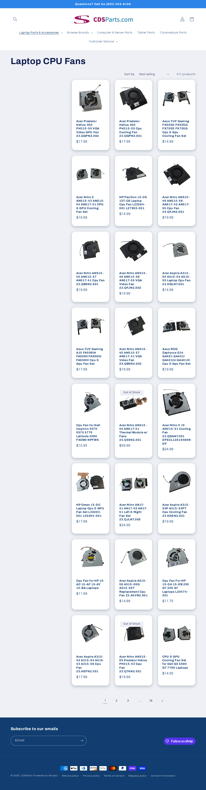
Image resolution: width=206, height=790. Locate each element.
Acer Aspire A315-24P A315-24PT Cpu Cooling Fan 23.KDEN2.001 (176, 510)
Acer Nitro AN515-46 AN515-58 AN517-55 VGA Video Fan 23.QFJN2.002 (133, 280)
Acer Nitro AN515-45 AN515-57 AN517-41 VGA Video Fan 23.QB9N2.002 (133, 356)
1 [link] (105, 700)
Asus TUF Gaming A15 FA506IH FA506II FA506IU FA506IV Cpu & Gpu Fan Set (89, 356)
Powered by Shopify (45, 776)
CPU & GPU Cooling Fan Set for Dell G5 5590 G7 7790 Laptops (175, 662)
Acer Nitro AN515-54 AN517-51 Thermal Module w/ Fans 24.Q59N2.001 (133, 432)
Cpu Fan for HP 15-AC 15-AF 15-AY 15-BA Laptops (90, 584)
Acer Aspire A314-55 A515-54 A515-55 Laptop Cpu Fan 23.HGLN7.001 (176, 278)
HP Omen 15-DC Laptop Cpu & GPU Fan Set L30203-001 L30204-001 (90, 510)
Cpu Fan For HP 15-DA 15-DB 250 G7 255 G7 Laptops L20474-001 (175, 588)
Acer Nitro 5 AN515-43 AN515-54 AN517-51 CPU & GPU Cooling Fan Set (90, 204)
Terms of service (114, 776)
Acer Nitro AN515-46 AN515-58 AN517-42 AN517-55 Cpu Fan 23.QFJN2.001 (176, 204)
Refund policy (70, 776)
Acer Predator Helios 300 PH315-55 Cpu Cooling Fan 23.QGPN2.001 (130, 129)
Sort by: (129, 74)
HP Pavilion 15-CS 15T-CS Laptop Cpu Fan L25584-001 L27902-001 (133, 202)
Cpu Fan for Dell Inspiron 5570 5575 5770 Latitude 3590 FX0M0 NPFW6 (88, 432)
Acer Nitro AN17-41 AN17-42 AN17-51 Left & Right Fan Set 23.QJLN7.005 (133, 512)
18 (150, 700)
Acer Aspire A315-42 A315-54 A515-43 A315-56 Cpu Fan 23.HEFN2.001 (90, 664)
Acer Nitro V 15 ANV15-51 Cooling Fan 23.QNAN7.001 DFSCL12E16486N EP (176, 434)
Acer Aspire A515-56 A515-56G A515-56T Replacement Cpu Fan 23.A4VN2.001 (133, 588)
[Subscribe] (81, 741)
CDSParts (27, 776)
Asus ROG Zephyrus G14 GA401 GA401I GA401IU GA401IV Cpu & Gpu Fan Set (176, 356)
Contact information (163, 776)
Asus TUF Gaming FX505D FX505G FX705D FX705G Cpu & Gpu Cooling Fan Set (175, 129)
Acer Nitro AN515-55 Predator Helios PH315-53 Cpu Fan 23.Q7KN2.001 (133, 664)
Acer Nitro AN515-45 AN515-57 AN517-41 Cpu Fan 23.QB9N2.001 (90, 278)
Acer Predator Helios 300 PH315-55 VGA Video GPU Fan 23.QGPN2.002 (87, 129)
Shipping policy (137, 776)
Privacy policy (91, 776)
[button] (15, 19)
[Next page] (162, 700)
